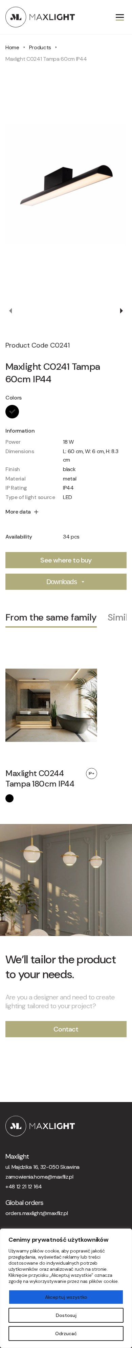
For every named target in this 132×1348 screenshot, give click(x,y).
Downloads (61, 581)
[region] (66, 1288)
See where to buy (65, 560)
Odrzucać (66, 1333)
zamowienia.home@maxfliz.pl (39, 1176)
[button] (10, 310)
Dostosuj (66, 1315)
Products (40, 47)
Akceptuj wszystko (66, 1297)
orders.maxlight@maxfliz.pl (36, 1213)
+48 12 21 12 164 (23, 1186)
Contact (65, 1029)
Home (12, 47)
